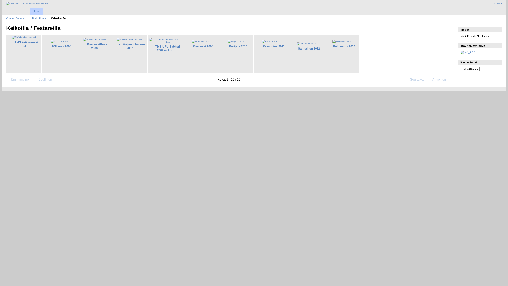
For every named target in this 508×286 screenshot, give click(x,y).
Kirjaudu (498, 3)
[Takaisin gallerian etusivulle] (27, 3)
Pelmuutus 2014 (344, 46)
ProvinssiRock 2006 (97, 46)
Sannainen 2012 (309, 48)
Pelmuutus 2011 (274, 46)
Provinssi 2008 (203, 46)
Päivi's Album (39, 18)
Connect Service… (16, 18)
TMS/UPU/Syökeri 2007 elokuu (167, 48)
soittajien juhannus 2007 (132, 46)
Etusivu (36, 11)
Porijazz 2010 (238, 46)
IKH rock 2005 (61, 46)
